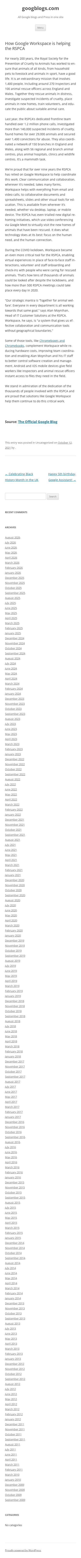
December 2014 (14, 1243)
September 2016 (15, 1137)
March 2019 (12, 986)
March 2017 (12, 1107)
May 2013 (11, 1338)
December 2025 (14, 578)
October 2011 (13, 1434)
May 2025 (11, 613)
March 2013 (12, 1349)
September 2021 (15, 835)
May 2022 (11, 794)
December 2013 (14, 1303)
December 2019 (14, 940)
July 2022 (10, 784)
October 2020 (13, 890)
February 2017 (14, 1112)
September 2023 (15, 714)
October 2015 (13, 1192)
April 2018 (11, 1041)
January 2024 (13, 694)
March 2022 (12, 804)
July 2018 (10, 1026)
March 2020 (12, 925)
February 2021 (14, 870)
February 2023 (14, 749)
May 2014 (11, 1278)
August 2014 (12, 1263)
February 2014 (14, 1293)
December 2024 (14, 638)
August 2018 (12, 1021)
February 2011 (14, 1470)
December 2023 (14, 699)
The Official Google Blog (37, 421)
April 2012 (11, 1404)
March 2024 (12, 683)
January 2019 (13, 996)
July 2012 (10, 1389)
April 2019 (11, 981)
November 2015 (15, 1187)
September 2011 (15, 1439)
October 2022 (13, 769)
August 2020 (12, 900)
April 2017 (11, 1102)
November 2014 (15, 1248)
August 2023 (12, 719)
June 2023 (11, 729)
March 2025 (12, 623)
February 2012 (14, 1414)
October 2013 (13, 1313)
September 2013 (15, 1318)
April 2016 (11, 1162)
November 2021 (15, 825)
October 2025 (13, 588)
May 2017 (11, 1097)
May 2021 (11, 855)
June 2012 (11, 1394)
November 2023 (15, 704)
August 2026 (12, 537)
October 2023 (13, 709)
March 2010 (12, 1475)
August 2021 (12, 840)
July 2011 (10, 1449)
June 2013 (11, 1333)
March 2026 (12, 563)
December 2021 (14, 820)
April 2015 (11, 1223)
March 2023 (12, 744)
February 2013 (14, 1354)
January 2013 (13, 1359)
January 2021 (13, 875)
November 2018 (15, 1006)
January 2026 (13, 573)
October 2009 (13, 1495)
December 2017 (14, 1061)
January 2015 (13, 1238)
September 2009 (15, 1500)
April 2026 (11, 558)
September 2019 (15, 956)
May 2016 (11, 1157)
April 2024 (11, 678)
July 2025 (10, 603)
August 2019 (12, 961)
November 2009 (15, 1490)
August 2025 (12, 598)
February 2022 (14, 809)
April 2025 (11, 618)
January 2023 (13, 754)
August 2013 (12, 1323)
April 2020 (11, 920)
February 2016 (14, 1172)
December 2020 (14, 880)
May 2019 (11, 976)
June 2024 (11, 668)
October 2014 (13, 1253)
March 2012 (12, 1409)
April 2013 (11, 1344)
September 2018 (15, 1016)
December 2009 (14, 1485)
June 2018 (11, 1031)
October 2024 (13, 648)
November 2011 (15, 1429)
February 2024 (14, 689)
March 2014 (12, 1288)
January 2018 (13, 1056)
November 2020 (15, 885)
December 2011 (14, 1424)
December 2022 (14, 759)
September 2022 (15, 774)
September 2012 (15, 1379)
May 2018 (11, 1036)
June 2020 (11, 910)
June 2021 (11, 850)
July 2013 (10, 1328)
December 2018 (14, 1001)
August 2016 (12, 1142)
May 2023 (11, 734)
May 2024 (11, 673)
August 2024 (12, 658)
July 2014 (10, 1268)
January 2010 (13, 1480)
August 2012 (12, 1384)
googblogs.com (40, 8)
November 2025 (15, 583)
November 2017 (15, 1066)
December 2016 (14, 1122)
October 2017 (13, 1071)
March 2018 (12, 1046)
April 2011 (11, 1459)
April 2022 (11, 799)
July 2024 (10, 663)
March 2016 (12, 1167)
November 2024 (15, 643)
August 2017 (12, 1082)
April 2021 (11, 860)
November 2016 (15, 1127)
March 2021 (12, 865)
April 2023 (11, 739)
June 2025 (11, 608)
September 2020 (15, 895)
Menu (40, 27)
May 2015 (11, 1218)
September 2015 (15, 1197)
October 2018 (13, 1011)
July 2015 (10, 1207)
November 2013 (15, 1308)
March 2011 (12, 1464)
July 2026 (10, 542)
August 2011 (12, 1444)
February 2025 (14, 628)
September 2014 (15, 1258)
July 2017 (10, 1087)
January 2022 (13, 814)
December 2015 (14, 1182)
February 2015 (14, 1233)
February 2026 (14, 568)
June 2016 (11, 1152)
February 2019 (14, 991)
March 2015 (12, 1228)
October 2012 (13, 1374)
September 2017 (15, 1076)
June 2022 (11, 789)
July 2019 (10, 966)
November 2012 (15, 1369)
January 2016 (13, 1177)
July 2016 (10, 1147)
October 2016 (13, 1132)
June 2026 (11, 547)
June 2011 (11, 1454)
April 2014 (11, 1283)
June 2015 (11, 1213)
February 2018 (14, 1051)
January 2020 (13, 935)
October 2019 (13, 951)
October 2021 (13, 830)
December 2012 (14, 1364)
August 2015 (12, 1202)
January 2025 (13, 633)
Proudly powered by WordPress (23, 1550)
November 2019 (15, 945)
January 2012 (13, 1419)
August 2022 (12, 779)
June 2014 (11, 1273)
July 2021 (10, 845)
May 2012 (11, 1399)
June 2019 (11, 971)
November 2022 (15, 764)
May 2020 (11, 915)
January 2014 (13, 1298)
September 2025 (15, 593)
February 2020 (14, 930)
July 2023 (10, 724)
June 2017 (11, 1092)
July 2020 (10, 905)
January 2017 (13, 1117)
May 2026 (11, 552)
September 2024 (15, 653)
